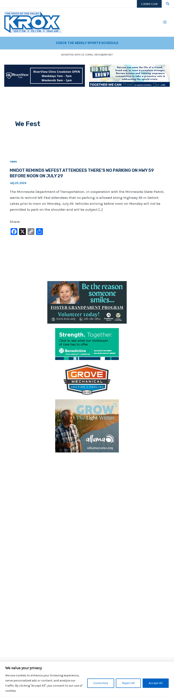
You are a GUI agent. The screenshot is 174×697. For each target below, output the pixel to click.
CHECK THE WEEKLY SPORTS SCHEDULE (87, 43)
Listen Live (149, 4)
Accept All (156, 683)
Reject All (128, 683)
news (13, 161)
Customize (100, 683)
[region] (87, 679)
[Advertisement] (87, 486)
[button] (168, 4)
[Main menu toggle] (165, 22)
